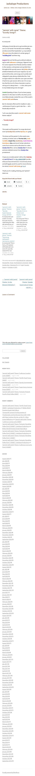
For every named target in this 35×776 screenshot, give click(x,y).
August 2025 (5, 486)
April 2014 (5, 745)
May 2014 (5, 742)
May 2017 (5, 668)
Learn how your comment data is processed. (17, 343)
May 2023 (5, 546)
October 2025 (6, 482)
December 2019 (6, 606)
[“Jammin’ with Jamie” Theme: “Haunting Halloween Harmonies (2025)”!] (9, 244)
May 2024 (5, 521)
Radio (30, 263)
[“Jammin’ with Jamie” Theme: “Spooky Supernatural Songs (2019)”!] (9, 217)
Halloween (29, 260)
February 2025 (6, 500)
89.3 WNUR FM (21, 260)
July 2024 (4, 516)
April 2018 (5, 650)
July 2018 (4, 645)
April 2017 (5, 671)
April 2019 (5, 625)
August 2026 (5, 459)
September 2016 (7, 687)
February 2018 (6, 655)
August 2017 (5, 662)
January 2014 (6, 752)
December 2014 (6, 728)
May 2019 (5, 622)
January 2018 (6, 657)
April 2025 (5, 495)
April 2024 (5, 523)
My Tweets (5, 362)
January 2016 (6, 705)
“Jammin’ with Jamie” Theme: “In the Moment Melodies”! (9, 282)
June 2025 (5, 491)
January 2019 (6, 632)
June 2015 (5, 715)
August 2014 (5, 738)
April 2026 (5, 468)
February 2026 (6, 472)
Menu (17, 12)
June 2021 (5, 592)
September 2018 (7, 641)
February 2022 (6, 581)
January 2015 (6, 726)
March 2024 (5, 525)
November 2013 (7, 756)
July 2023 (4, 542)
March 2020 (5, 599)
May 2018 (5, 648)
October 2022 (6, 562)
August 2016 (5, 689)
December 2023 (6, 532)
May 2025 (5, 493)
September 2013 (7, 761)
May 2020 (5, 597)
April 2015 (5, 719)
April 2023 (5, 549)
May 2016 (5, 696)
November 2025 (7, 479)
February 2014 (6, 749)
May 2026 (5, 465)
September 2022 (7, 565)
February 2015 (6, 724)
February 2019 (6, 629)
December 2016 (6, 680)
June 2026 (5, 463)
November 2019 (7, 608)
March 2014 (5, 747)
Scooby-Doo (5, 265)
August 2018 (5, 643)
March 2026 (5, 470)
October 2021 (6, 588)
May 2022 (5, 574)
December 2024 (6, 505)
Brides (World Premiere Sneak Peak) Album (14, 429)
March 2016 (5, 701)
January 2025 (6, 502)
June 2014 (5, 740)
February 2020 (6, 602)
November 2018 (7, 636)
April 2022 (5, 576)
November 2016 (7, 682)
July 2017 (4, 664)
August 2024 (5, 514)
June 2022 (5, 572)
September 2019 (7, 613)
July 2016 (4, 692)
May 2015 (5, 717)
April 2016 (5, 698)
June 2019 (5, 620)
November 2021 (7, 585)
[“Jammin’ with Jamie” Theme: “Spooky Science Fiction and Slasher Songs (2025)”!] (24, 218)
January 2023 (6, 555)
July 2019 (4, 618)
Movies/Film (5, 263)
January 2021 (6, 595)
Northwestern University (21, 263)
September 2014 (7, 735)
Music (11, 263)
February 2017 (6, 675)
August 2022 (5, 567)
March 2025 (5, 498)
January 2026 (6, 475)
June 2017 (5, 666)
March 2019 (5, 627)
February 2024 (6, 528)
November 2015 (7, 710)
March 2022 (5, 579)
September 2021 (7, 590)
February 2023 (6, 553)
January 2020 (6, 604)
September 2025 (7, 484)
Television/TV (14, 265)
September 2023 (7, 539)
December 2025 (6, 477)
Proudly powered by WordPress (10, 772)
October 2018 (6, 638)
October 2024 (6, 509)
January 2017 (6, 678)
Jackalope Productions (17, 3)
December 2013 (6, 754)
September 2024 (7, 512)
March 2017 (5, 673)
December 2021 (6, 583)
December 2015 (6, 708)
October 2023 (6, 537)
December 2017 (6, 659)
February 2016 (6, 703)
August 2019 (5, 615)
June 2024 (5, 519)
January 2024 (6, 530)
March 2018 (5, 652)
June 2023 (5, 544)
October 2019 (6, 611)
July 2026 (4, 461)
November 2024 (7, 507)
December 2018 (6, 634)
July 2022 (4, 569)
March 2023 (5, 551)
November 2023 (7, 535)
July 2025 (4, 489)
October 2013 (6, 758)
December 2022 (6, 558)
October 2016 (6, 685)
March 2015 (5, 722)
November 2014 (7, 731)
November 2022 (7, 560)
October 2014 (6, 733)
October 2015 (6, 712)
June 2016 (5, 694)
